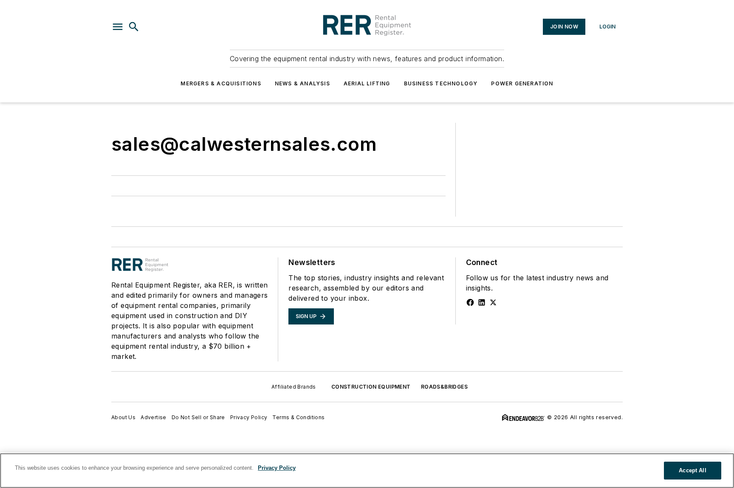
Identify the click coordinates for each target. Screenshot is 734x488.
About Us (123, 417)
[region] (367, 470)
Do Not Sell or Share (198, 417)
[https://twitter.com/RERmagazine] (493, 302)
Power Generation (522, 83)
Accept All (692, 470)
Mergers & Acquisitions (221, 83)
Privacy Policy (249, 417)
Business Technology (441, 83)
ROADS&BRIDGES (444, 387)
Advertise (154, 417)
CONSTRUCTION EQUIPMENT (371, 387)
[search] (133, 26)
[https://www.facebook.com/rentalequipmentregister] (470, 302)
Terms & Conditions (298, 417)
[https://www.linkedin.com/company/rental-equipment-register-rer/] (481, 302)
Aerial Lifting (367, 83)
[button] (117, 26)
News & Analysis (302, 83)
